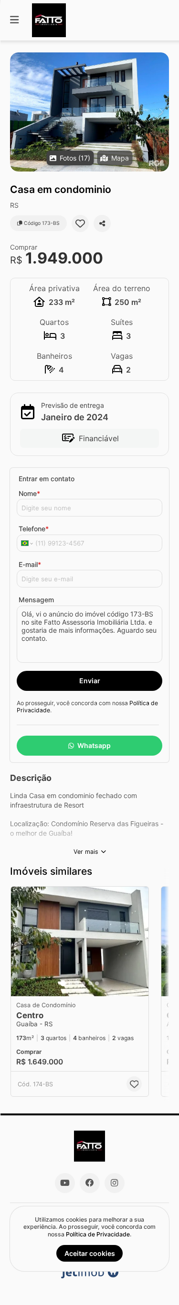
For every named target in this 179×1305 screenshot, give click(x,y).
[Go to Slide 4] (83, 983)
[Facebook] (90, 1183)
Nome (29, 493)
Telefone (34, 529)
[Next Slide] (161, 112)
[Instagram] (115, 1183)
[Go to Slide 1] (63, 983)
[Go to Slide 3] (77, 983)
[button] (89, 112)
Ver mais (86, 851)
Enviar (89, 681)
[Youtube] (65, 1183)
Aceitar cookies (89, 1253)
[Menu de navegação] (14, 20)
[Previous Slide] (18, 112)
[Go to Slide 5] (90, 983)
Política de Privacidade (98, 1234)
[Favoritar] (80, 223)
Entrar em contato (46, 479)
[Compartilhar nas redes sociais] (102, 223)
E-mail (30, 564)
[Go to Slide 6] (97, 983)
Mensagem (36, 600)
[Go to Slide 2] (70, 983)
